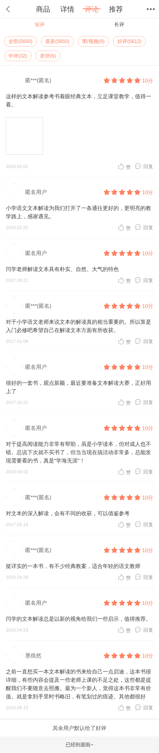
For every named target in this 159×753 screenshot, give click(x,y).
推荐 (116, 9)
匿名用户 (36, 192)
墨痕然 (33, 655)
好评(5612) (129, 41)
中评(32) (17, 56)
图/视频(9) (93, 41)
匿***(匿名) (38, 80)
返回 (8, 9)
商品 (43, 9)
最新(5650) (57, 41)
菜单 (150, 9)
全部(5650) (20, 41)
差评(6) (48, 56)
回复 (148, 166)
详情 (67, 9)
